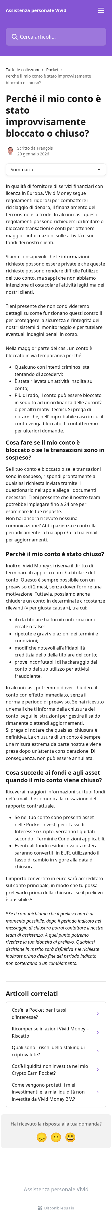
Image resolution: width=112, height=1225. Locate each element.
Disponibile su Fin (59, 1208)
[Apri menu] (101, 10)
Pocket (52, 69)
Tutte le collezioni (22, 69)
